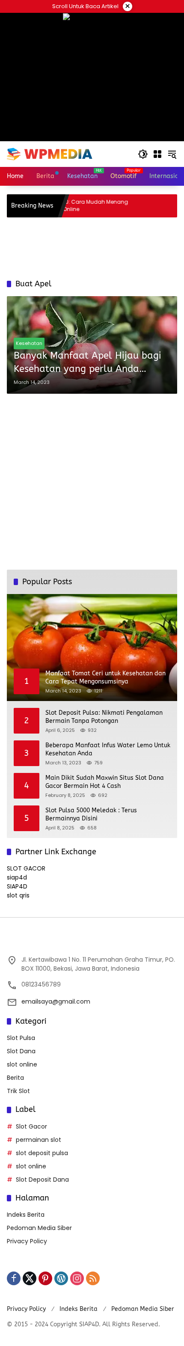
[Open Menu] (157, 154)
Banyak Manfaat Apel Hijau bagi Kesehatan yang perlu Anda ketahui (87, 363)
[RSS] (93, 1278)
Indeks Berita (26, 1214)
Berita (15, 1077)
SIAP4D (17, 886)
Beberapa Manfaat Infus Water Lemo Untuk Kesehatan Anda (107, 750)
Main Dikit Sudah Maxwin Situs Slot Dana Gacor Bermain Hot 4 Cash (104, 782)
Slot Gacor (31, 1126)
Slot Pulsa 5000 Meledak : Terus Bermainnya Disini (91, 815)
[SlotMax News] (49, 153)
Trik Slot (18, 1091)
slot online (22, 1064)
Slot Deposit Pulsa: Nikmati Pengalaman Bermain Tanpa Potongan (104, 717)
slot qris (18, 895)
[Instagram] (77, 1278)
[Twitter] (29, 1278)
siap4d (17, 877)
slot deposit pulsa (42, 1153)
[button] (143, 154)
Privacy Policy (27, 1241)
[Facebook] (14, 1278)
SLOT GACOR (26, 868)
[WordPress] (61, 1278)
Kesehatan (29, 343)
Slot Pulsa (21, 1038)
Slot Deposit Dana (42, 1179)
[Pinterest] (45, 1278)
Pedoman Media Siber (39, 1228)
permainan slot (38, 1139)
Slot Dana (21, 1051)
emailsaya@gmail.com (55, 1001)
